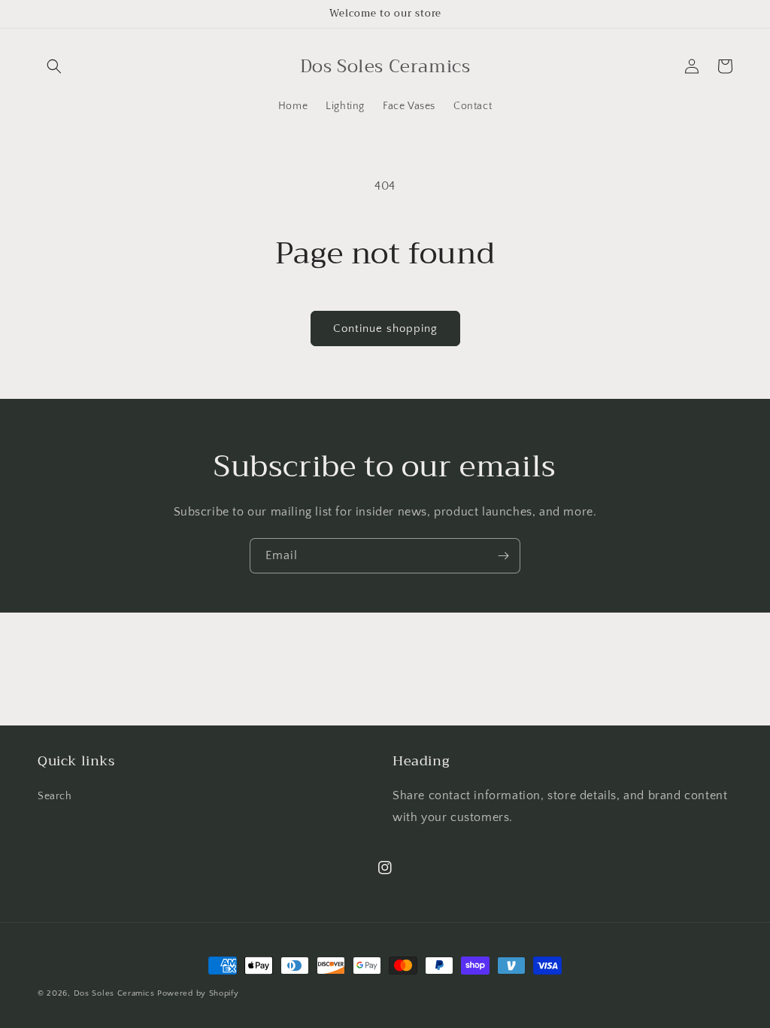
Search (55, 796)
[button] (54, 66)
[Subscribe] (503, 555)
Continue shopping (385, 328)
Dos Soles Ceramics (114, 993)
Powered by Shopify (198, 993)
